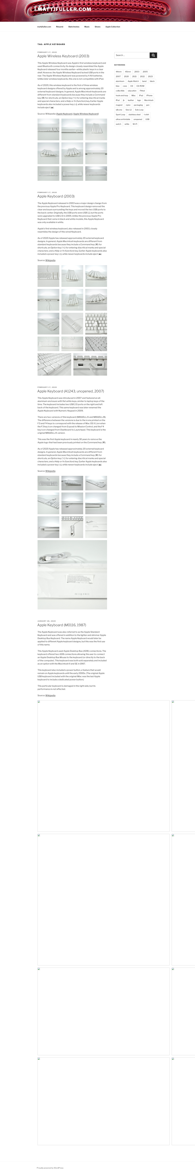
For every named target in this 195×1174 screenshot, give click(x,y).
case (125, 86)
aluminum (120, 81)
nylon (128, 105)
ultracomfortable (123, 119)
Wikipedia (50, 260)
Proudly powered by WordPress (50, 1168)
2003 (136, 71)
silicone (119, 110)
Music (87, 27)
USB (147, 119)
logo (139, 100)
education (132, 91)
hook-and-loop (122, 95)
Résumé (59, 27)
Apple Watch (133, 81)
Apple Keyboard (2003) (56, 196)
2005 (145, 71)
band (144, 81)
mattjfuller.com (65, 9)
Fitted (142, 91)
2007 (118, 76)
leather (131, 100)
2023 (150, 76)
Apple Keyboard (64, 114)
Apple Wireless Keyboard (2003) (63, 56)
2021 (134, 76)
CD (131, 86)
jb (123, 100)
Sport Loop (120, 114)
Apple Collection (112, 27)
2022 (142, 76)
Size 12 (129, 110)
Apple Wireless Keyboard (85, 114)
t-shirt (146, 114)
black (152, 81)
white (127, 124)
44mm (119, 71)
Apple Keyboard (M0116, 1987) (61, 625)
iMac (133, 95)
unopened (138, 119)
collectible (120, 91)
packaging (138, 105)
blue (117, 86)
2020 (126, 76)
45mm (128, 71)
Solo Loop (139, 110)
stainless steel (134, 114)
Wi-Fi (135, 124)
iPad (141, 95)
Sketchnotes (73, 27)
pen (147, 105)
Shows (97, 27)
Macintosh (148, 100)
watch (118, 124)
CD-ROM (140, 86)
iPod (118, 100)
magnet (119, 105)
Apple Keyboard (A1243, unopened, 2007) (70, 391)
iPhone (149, 95)
